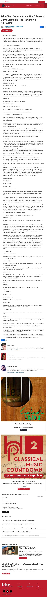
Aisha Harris (12, 26)
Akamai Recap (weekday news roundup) (10, 507)
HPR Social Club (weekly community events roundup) (13, 508)
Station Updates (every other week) (9, 503)
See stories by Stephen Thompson (15, 372)
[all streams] (45, 5)
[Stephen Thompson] (3, 368)
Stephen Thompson (19, 26)
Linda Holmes (7, 26)
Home (18, 583)
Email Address (5, 497)
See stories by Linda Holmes (14, 349)
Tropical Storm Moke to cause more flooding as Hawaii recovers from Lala (18, 524)
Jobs (37, 583)
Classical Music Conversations (24, 546)
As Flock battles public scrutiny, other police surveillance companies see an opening (21, 535)
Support (37, 586)
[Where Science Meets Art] (10, 550)
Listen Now (23, 430)
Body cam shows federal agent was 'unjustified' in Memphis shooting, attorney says (20, 528)
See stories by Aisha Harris (13, 361)
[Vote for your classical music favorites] (23, 457)
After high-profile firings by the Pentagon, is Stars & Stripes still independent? (22, 565)
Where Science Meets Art (27, 548)
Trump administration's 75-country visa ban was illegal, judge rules (17, 531)
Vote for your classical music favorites (23, 481)
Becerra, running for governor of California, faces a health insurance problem (19, 520)
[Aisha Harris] (3, 356)
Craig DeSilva (21, 550)
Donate (42, 1)
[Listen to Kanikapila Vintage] (23, 399)
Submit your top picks (23, 489)
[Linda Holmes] (3, 346)
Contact (28, 583)
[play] (3, 5)
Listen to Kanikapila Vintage (23, 424)
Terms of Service (30, 586)
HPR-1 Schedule (20, 586)
